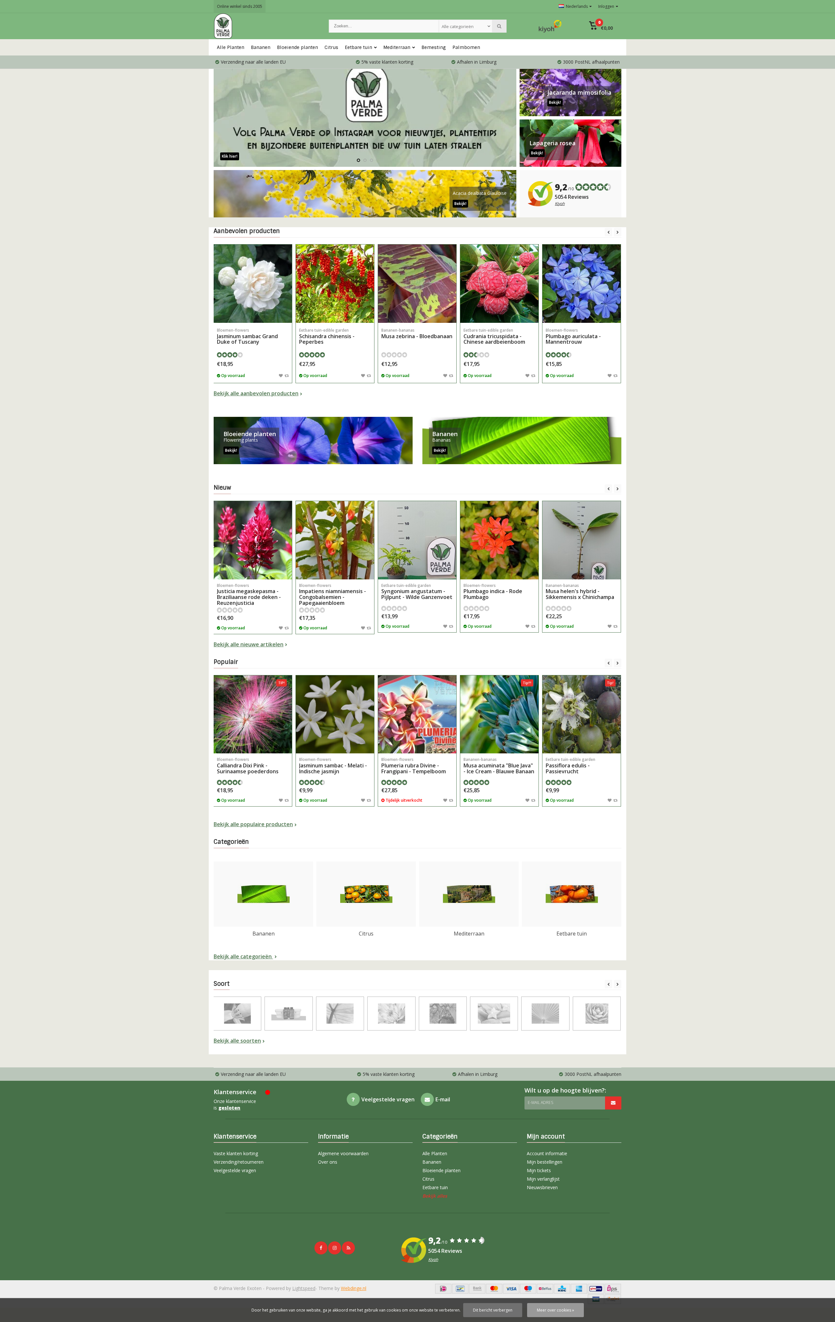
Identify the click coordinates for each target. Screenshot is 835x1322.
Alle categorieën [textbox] (458, 26)
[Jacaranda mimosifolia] (571, 92)
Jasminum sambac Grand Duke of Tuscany (247, 336)
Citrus (331, 47)
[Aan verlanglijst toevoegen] (281, 375)
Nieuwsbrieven (542, 1187)
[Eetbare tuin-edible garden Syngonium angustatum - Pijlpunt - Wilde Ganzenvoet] (417, 540)
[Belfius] (545, 1289)
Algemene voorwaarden (343, 1153)
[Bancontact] (460, 1289)
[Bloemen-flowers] (391, 1013)
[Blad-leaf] (340, 1013)
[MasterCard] (494, 1289)
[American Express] (579, 1289)
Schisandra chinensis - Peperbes (327, 336)
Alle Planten (230, 47)
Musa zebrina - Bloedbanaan (416, 333)
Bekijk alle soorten (237, 1040)
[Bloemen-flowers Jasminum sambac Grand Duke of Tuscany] (253, 283)
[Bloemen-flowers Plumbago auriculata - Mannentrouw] (581, 283)
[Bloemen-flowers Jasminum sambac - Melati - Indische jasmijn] (335, 714)
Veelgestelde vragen (235, 1170)
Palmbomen (466, 47)
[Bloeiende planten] (313, 440)
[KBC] (562, 1289)
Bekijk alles (434, 1196)
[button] (601, 26)
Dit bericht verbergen (492, 1310)
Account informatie (547, 1153)
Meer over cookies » (555, 1310)
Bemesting (433, 47)
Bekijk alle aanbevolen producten (256, 393)
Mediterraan (396, 47)
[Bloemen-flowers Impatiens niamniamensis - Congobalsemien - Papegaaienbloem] (335, 540)
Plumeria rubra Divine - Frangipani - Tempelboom (413, 766)
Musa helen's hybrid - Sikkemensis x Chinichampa (580, 592)
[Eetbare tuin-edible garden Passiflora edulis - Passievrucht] (581, 714)
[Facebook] (320, 1247)
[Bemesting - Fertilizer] (288, 1013)
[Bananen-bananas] (237, 1013)
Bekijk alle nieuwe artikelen (248, 644)
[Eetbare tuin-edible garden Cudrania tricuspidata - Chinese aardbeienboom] (499, 283)
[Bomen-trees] (442, 1013)
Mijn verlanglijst (543, 1179)
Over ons (327, 1162)
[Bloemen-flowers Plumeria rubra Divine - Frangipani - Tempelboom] (417, 714)
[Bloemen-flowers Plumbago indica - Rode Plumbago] (499, 540)
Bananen (260, 47)
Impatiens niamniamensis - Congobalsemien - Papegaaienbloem (332, 594)
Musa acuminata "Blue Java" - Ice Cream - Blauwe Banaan (498, 766)
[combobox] (465, 26)
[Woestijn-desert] (596, 1013)
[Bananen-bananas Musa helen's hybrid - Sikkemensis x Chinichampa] (581, 540)
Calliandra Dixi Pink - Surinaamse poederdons (248, 766)
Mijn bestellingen (544, 1162)
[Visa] (511, 1289)
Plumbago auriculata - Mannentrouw (573, 336)
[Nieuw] (348, 1247)
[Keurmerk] (550, 26)
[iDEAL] (443, 1289)
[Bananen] (522, 440)
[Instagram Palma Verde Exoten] (334, 1247)
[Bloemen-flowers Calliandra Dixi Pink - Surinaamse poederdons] (253, 714)
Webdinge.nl (353, 1288)
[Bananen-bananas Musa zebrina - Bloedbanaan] (417, 283)
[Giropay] (596, 1289)
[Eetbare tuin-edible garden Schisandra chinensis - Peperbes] (335, 283)
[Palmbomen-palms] (545, 1013)
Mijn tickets (539, 1170)
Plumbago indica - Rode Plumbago (492, 592)
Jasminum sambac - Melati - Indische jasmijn (333, 766)
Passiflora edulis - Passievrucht (570, 766)
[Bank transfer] (477, 1289)
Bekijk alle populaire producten (253, 824)
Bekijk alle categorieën (243, 956)
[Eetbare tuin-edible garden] (494, 1013)
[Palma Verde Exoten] (265, 26)
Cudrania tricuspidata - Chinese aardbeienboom (494, 336)
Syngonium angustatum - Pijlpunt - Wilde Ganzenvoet (416, 592)
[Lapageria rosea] (571, 143)
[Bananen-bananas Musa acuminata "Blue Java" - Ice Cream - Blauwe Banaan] (499, 714)
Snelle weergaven (253, 313)
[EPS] (613, 1289)
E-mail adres (540, 1102)
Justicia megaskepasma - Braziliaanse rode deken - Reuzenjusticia (249, 594)
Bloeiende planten (297, 47)
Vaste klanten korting (236, 1153)
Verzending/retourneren (239, 1162)
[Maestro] (528, 1289)
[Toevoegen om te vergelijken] (286, 375)
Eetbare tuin (358, 47)
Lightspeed (303, 1288)
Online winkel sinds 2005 (239, 6)
